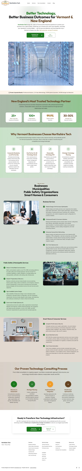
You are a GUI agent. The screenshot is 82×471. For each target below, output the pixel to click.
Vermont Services (45, 444)
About (28, 3)
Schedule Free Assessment (35, 35)
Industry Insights (72, 448)
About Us (57, 444)
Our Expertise (50, 35)
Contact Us (58, 448)
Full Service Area (45, 448)
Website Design (32, 449)
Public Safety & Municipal (34, 446)
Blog (54, 3)
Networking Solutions (33, 453)
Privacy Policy (7, 444)
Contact (49, 3)
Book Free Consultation (33, 429)
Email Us (43, 460)
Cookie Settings (33, 467)
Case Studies (71, 449)
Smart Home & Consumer (34, 448)
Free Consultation (41, 3)
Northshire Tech (6, 442)
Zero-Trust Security (32, 455)
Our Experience (59, 446)
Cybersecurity (31, 451)
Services (34, 3)
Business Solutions (32, 444)
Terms (3, 444)
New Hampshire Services (47, 446)
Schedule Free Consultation (61, 449)
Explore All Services (48, 429)
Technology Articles (73, 446)
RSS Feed (44, 456)
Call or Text (44, 458)
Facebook (44, 454)
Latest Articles (72, 444)
